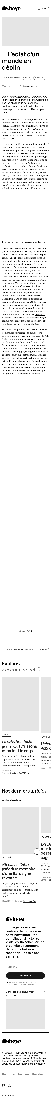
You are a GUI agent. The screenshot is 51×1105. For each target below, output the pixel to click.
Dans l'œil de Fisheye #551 (20, 992)
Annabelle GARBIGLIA (19, 773)
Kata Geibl (36, 100)
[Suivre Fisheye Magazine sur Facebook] (3, 1085)
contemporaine (10, 106)
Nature (27, 78)
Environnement (11, 78)
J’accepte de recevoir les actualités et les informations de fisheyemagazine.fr (23, 983)
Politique (40, 78)
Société (7, 858)
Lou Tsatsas (32, 86)
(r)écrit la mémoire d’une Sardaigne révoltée (19, 871)
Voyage (7, 735)
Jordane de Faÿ (29, 901)
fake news (40, 314)
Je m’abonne (25, 976)
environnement (9, 264)
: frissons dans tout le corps (19, 746)
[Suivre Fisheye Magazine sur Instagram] (9, 1085)
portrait (6, 103)
